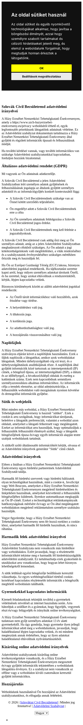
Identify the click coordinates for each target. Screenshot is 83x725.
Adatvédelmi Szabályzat (48, 706)
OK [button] (41, 68)
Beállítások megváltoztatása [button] (41, 76)
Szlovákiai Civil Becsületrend (39, 702)
